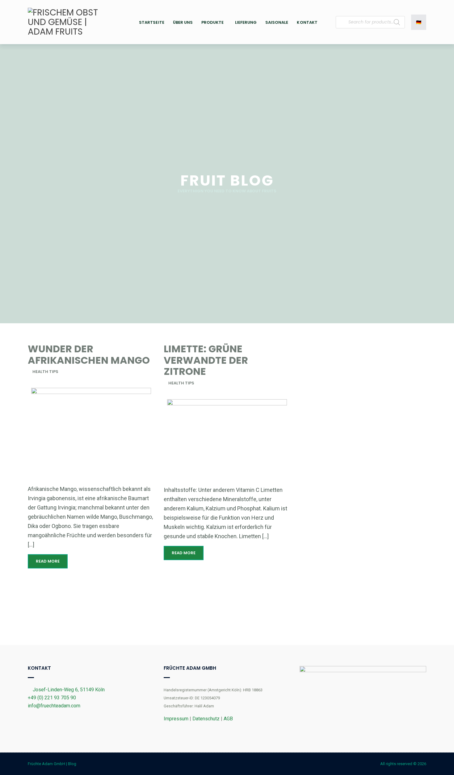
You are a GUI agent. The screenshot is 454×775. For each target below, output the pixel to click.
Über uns (183, 22)
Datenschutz (206, 719)
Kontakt (307, 22)
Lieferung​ (246, 22)
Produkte (212, 22)
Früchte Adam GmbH (46, 763)
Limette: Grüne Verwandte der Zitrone (206, 360)
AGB (228, 719)
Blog (72, 763)
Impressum (176, 719)
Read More (48, 561)
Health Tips (45, 372)
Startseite (151, 22)
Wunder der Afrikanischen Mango (89, 354)
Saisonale (276, 22)
